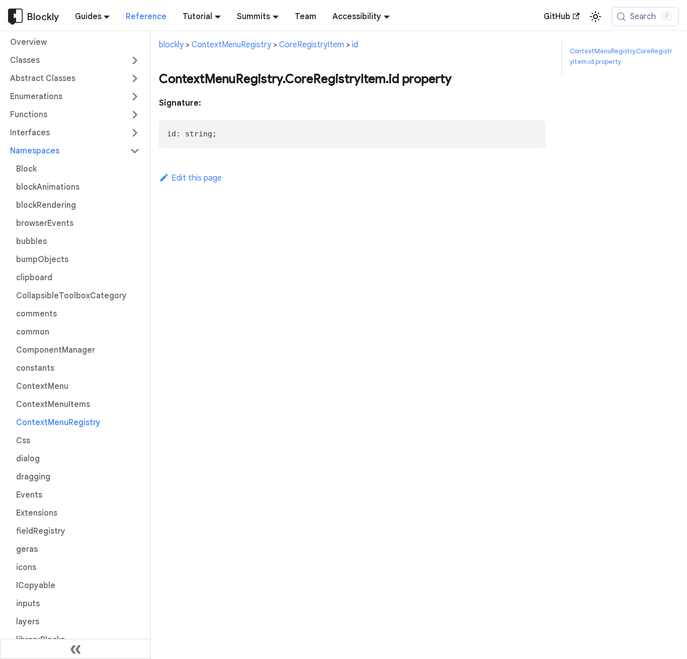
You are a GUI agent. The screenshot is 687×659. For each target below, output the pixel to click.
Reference (146, 17)
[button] (75, 60)
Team (305, 17)
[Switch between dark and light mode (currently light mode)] (595, 17)
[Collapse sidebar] (75, 649)
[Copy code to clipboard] (533, 132)
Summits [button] (253, 17)
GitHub (557, 17)
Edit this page (196, 178)
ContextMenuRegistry (231, 45)
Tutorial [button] (197, 17)
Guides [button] (88, 17)
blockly (171, 45)
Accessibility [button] (356, 17)
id (355, 45)
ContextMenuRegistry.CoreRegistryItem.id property (621, 56)
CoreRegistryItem (311, 45)
